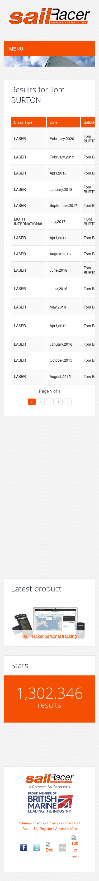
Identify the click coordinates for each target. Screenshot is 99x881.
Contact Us (69, 822)
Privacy (52, 822)
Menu (16, 48)
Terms (39, 822)
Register (46, 828)
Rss (74, 828)
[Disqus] (49, 495)
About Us (29, 828)
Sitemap (25, 822)
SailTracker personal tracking (49, 636)
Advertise (62, 828)
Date (54, 122)
